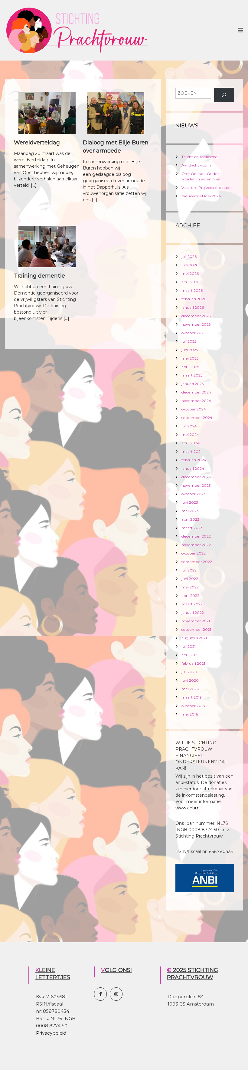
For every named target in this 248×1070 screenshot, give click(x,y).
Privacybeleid (51, 1033)
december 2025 (195, 316)
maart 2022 (192, 604)
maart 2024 (192, 451)
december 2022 (196, 536)
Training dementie (39, 275)
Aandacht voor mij (197, 165)
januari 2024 (192, 468)
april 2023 (190, 519)
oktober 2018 (193, 705)
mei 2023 (190, 511)
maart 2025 (191, 375)
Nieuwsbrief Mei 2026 (201, 196)
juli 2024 (189, 426)
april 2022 (190, 595)
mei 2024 (190, 434)
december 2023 (196, 477)
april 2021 (189, 655)
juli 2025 (188, 341)
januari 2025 (192, 383)
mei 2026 (190, 273)
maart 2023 (192, 527)
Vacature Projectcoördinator (206, 187)
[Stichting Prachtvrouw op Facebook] (100, 994)
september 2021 (196, 629)
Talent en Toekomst (199, 156)
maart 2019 (191, 697)
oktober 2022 (193, 553)
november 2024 (196, 400)
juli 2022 (189, 570)
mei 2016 (189, 714)
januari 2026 (192, 307)
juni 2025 (189, 349)
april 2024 (190, 443)
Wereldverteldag (37, 142)
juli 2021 (188, 646)
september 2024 (196, 417)
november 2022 (196, 544)
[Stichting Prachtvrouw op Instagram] (116, 994)
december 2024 (196, 392)
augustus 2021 (194, 638)
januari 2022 (192, 612)
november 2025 (195, 324)
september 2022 (196, 561)
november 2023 (196, 485)
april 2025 (190, 366)
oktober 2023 (193, 494)
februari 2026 (193, 299)
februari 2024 (193, 460)
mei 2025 (189, 358)
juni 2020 (190, 680)
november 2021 (195, 621)
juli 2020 (189, 672)
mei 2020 (190, 688)
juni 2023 (189, 502)
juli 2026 (189, 256)
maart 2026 (192, 290)
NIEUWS (186, 125)
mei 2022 (190, 587)
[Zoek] (224, 95)
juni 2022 (189, 578)
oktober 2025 (193, 333)
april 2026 (190, 282)
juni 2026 (189, 265)
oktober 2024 (193, 409)
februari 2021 (193, 663)
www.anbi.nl (188, 808)
